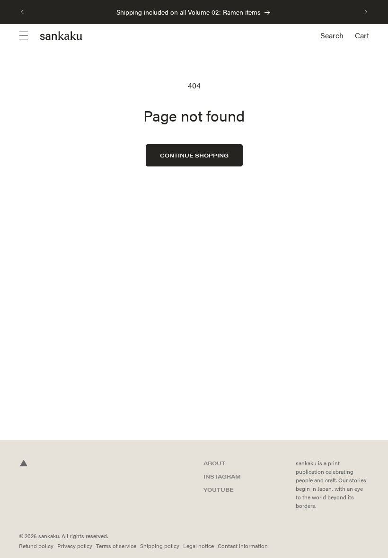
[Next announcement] (365, 11)
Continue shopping (194, 155)
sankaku (48, 536)
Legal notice (198, 545)
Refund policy (36, 545)
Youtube (218, 489)
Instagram (222, 476)
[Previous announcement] (22, 11)
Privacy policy (74, 545)
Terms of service (116, 545)
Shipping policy (159, 545)
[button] (29, 35)
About (214, 463)
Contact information (243, 545)
